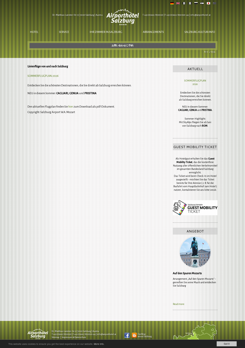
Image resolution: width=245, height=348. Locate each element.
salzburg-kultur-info (199, 32)
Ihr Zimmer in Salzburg (106, 32)
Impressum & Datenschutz (74, 337)
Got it (227, 343)
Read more (178, 304)
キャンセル (210, 52)
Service (64, 32)
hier (70, 106)
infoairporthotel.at (200, 15)
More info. (99, 343)
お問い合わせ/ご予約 (122, 45)
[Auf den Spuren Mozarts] (195, 252)
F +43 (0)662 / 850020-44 (84, 334)
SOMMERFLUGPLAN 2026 (43, 75)
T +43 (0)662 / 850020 (152, 15)
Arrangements (153, 32)
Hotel (34, 32)
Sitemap (55, 337)
